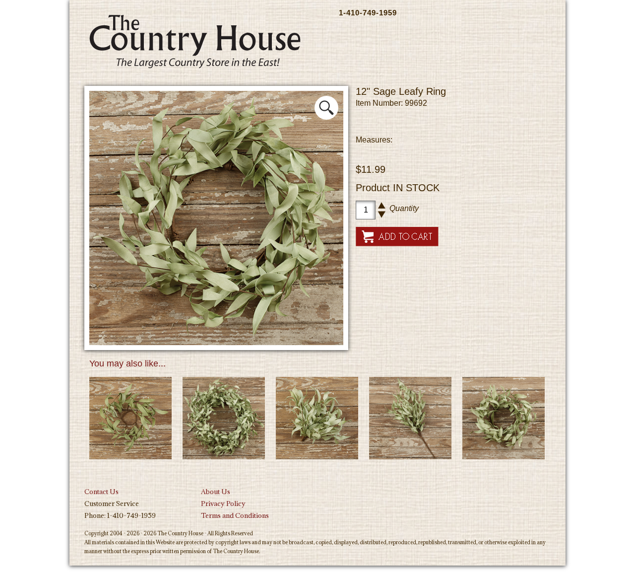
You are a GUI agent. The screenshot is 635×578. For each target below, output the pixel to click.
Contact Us (101, 491)
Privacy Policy (223, 503)
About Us (215, 491)
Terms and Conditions (235, 515)
